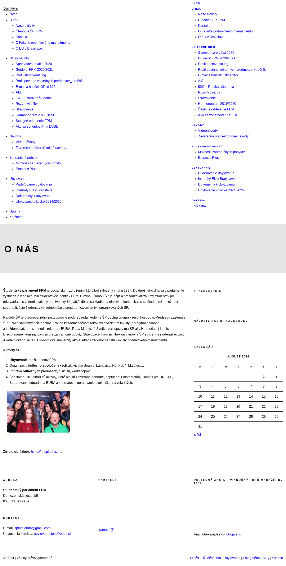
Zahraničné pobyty (23, 157)
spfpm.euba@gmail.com (32, 528)
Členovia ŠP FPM (29, 31)
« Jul (197, 435)
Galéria (14, 211)
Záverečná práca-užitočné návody (41, 148)
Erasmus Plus (26, 169)
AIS (18, 92)
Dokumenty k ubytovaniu (34, 196)
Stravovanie (24, 109)
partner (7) (107, 529)
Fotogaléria (251, 558)
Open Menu (11, 8)
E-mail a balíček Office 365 (35, 86)
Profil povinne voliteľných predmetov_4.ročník (49, 81)
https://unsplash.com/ (46, 451)
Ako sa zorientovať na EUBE (37, 126)
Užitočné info (19, 58)
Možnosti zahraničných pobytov (39, 163)
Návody (15, 136)
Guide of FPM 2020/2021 (34, 69)
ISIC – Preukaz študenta (34, 98)
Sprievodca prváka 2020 (34, 64)
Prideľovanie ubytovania (34, 184)
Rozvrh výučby (27, 103)
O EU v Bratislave (29, 48)
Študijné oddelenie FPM (34, 121)
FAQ (265, 558)
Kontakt (21, 37)
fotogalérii (232, 534)
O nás (13, 20)
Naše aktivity (25, 25)
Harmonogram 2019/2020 (35, 115)
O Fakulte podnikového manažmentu (43, 42)
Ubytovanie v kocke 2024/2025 (39, 201)
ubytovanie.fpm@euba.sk (53, 533)
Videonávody (25, 142)
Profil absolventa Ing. (31, 75)
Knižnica (15, 217)
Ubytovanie (17, 179)
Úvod (13, 14)
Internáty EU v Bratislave (34, 190)
